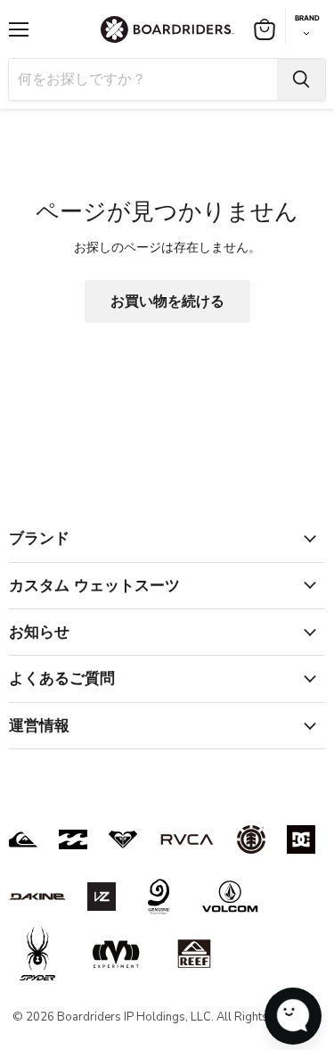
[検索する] (301, 79)
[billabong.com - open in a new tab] (73, 839)
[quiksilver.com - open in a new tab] (23, 839)
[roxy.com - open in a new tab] (123, 839)
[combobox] (143, 79)
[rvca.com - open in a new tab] (187, 839)
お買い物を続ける (167, 301)
